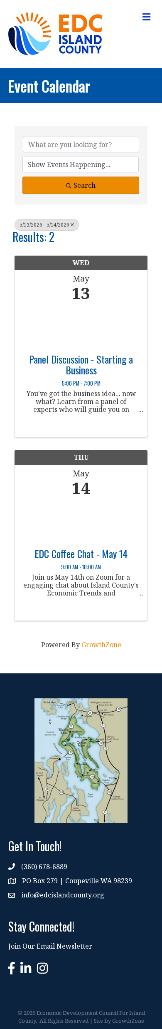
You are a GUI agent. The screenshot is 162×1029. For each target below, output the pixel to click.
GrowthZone (101, 644)
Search (85, 185)
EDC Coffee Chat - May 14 (81, 553)
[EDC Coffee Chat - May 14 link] (81, 520)
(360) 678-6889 (44, 866)
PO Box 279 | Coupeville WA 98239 (77, 880)
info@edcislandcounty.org (62, 894)
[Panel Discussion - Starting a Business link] (81, 325)
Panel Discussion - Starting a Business (81, 365)
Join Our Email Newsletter (50, 946)
